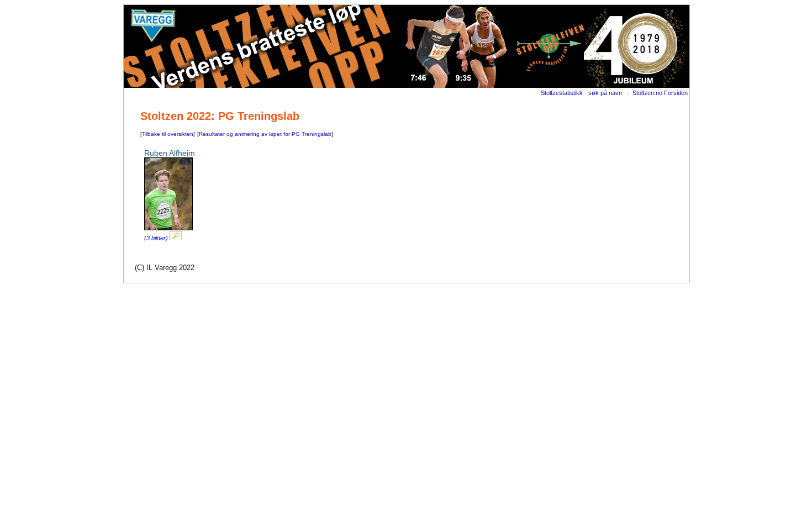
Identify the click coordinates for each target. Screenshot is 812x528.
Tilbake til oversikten (167, 134)
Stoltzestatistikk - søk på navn (581, 92)
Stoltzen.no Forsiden (660, 92)
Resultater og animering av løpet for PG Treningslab (265, 134)
